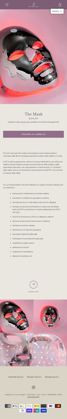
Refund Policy (52, 377)
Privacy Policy (34, 377)
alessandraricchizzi (33, 397)
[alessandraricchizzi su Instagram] (33, 387)
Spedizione (25, 122)
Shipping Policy (16, 377)
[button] (57, 11)
